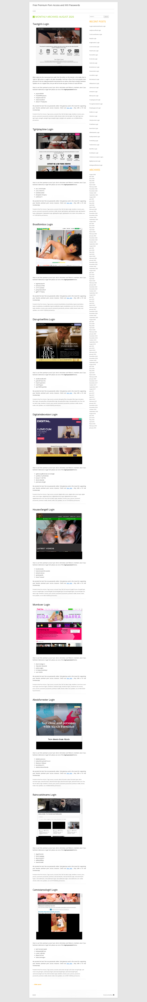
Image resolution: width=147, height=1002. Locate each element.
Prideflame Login (93, 124)
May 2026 (91, 180)
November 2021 (93, 289)
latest (67, 114)
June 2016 (91, 417)
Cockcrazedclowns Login (95, 34)
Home (34, 11)
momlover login (57, 686)
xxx (72, 118)
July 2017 (91, 391)
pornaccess (36, 120)
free (60, 114)
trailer (63, 116)
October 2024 (92, 217)
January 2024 (92, 236)
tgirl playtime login (73, 211)
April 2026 (91, 182)
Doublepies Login (93, 153)
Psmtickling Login (93, 140)
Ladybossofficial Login (95, 30)
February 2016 (93, 426)
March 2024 (92, 231)
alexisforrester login (54, 781)
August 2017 (92, 389)
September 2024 (93, 219)
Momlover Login (41, 604)
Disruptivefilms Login (44, 319)
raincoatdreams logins (62, 878)
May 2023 (91, 252)
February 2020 (93, 332)
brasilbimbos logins (58, 306)
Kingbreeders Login (94, 42)
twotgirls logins (55, 118)
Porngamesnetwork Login (96, 104)
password (39, 116)
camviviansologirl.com (38, 974)
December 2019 (93, 336)
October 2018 (92, 360)
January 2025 (92, 211)
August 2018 (92, 364)
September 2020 (93, 317)
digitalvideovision (47, 496)
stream (59, 116)
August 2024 (92, 221)
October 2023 (92, 242)
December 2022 (93, 262)
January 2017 (92, 403)
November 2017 (93, 383)
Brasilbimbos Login (43, 224)
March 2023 (92, 256)
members (74, 114)
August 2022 (92, 270)
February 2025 (93, 209)
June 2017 (91, 393)
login (70, 114)
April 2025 (91, 205)
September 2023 (93, 244)
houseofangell (48, 591)
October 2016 (92, 409)
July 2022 (91, 272)
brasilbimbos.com (68, 306)
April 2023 (91, 254)
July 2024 (91, 223)
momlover (50, 686)
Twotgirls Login (41, 24)
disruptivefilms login (52, 401)
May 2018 (91, 370)
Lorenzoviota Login (94, 46)
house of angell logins (38, 591)
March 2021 (92, 305)
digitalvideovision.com (38, 498)
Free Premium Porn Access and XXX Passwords (56, 5)
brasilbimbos (39, 306)
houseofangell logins (68, 591)
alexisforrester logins (65, 781)
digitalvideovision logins (70, 496)
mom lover (80, 684)
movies (79, 114)
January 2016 (92, 428)
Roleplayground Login (95, 108)
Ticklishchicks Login (94, 144)
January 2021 (92, 309)
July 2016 (91, 415)
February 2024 (93, 234)
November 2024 (93, 215)
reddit (55, 116)
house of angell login (79, 589)
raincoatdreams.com (74, 878)
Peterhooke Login (94, 51)
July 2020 (91, 321)
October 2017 (92, 385)
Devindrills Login (93, 55)
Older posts (37, 984)
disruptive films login (72, 399)
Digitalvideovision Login (45, 414)
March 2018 (92, 374)
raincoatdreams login (50, 878)
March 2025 (92, 207)
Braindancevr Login (94, 67)
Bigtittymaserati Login (94, 161)
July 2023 (91, 248)
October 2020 (92, 315)
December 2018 (93, 356)
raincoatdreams (40, 878)
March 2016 (92, 424)
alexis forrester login (72, 779)
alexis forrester (63, 779)
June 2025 (91, 201)
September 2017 (93, 387)
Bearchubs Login (93, 128)
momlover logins (66, 686)
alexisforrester (45, 781)
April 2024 (91, 229)
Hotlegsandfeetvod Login (95, 165)
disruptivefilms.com (75, 401)
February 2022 (93, 283)
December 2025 (93, 189)
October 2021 (92, 291)
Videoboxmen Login (94, 120)
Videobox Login (93, 116)
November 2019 (93, 338)
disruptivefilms (43, 401)
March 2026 (92, 184)
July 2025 (91, 199)
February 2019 (93, 352)
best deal (69, 108)
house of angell (70, 589)
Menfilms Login (93, 149)
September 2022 (93, 268)
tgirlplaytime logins (57, 213)
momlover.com (75, 686)
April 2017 (91, 397)
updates (69, 118)
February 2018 (93, 377)
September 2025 (93, 195)
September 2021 (93, 293)
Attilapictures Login (94, 83)
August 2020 (92, 319)
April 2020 (91, 327)
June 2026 (91, 178)
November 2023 (93, 240)
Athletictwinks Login (94, 132)
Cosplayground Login (94, 100)
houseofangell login (58, 591)
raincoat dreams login (68, 876)
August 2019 (92, 344)
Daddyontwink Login (94, 136)
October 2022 (92, 266)
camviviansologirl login (59, 971)
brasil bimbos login (71, 304)
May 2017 (91, 395)
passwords (45, 116)
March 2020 (92, 330)
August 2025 (92, 197)
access (52, 114)
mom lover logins (43, 686)
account (56, 114)
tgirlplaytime (39, 213)
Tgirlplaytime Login (43, 129)
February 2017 (93, 401)
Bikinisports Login (93, 95)
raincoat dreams (58, 876)
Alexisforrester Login (44, 699)
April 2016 (91, 421)
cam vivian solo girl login (75, 969)
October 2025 (92, 193)
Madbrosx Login (93, 112)
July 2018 (91, 366)
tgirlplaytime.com (67, 213)
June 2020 (91, 323)
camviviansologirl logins (71, 971)
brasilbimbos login (48, 306)
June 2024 (91, 225)
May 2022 (91, 276)
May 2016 (91, 419)
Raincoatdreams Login (44, 794)
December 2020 (93, 311)
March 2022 (92, 281)
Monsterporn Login (94, 79)
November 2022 (93, 264)
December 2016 (93, 405)
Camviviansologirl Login (45, 889)
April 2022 (91, 278)
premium (51, 116)
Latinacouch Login (94, 87)
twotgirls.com (63, 118)
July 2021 (91, 297)
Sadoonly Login (93, 63)
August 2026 (92, 174)
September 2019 (93, 342)
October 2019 (92, 340)
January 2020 (92, 334)
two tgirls (70, 116)
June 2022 (91, 274)
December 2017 (93, 381)
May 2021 (91, 301)
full (62, 114)
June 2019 (91, 348)
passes (34, 116)
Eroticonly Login (93, 59)
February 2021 (93, 307)
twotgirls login (47, 118)
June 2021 (91, 299)
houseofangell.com (80, 591)
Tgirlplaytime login (47, 213)
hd (64, 114)
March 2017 (92, 399)
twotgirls (41, 118)
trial (66, 116)
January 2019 (92, 354)
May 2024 (91, 227)
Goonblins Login (93, 75)
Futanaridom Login (94, 71)
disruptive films (63, 399)
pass (83, 114)
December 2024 (93, 213)
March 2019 (92, 350)
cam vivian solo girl (63, 969)
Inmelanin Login (93, 91)
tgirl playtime (65, 211)
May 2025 (91, 203)
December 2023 (93, 238)
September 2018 (93, 362)
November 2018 (93, 358)
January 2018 (92, 379)
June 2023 (91, 250)
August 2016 (92, 413)
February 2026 (93, 187)
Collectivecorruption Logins (96, 157)
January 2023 (92, 260)
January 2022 (92, 285)
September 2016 (93, 411)
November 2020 (93, 313)
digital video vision (63, 494)
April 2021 (91, 303)
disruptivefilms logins (63, 401)
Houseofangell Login (44, 509)
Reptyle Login (92, 38)
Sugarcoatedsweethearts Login (97, 26)
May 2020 (91, 325)
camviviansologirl (48, 971)
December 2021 (93, 287)
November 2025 (93, 191)
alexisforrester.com (77, 781)
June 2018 (91, 368)
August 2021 (92, 295)
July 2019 (91, 346)
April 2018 (91, 372)
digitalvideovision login (58, 496)
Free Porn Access (42, 114)
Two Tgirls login (77, 116)
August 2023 (92, 246)
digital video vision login (75, 494)
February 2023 (93, 258)
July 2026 (91, 176)
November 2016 (93, 407)
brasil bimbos (62, 304)
